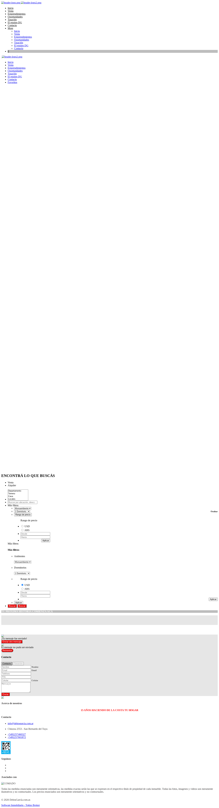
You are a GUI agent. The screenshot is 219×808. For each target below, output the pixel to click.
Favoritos (12, 82)
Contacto (12, 25)
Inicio (10, 8)
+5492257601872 (17, 737)
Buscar (12, 606)
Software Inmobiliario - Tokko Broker (20, 805)
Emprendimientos (16, 13)
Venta (10, 11)
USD (27, 526)
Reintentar (7, 650)
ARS (26, 530)
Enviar (5, 694)
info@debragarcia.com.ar (20, 723)
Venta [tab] (10, 482)
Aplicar (45, 540)
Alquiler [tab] (12, 485)
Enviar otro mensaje (12, 641)
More (10, 28)
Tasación (12, 19)
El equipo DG (15, 22)
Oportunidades (15, 16)
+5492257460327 (17, 734)
